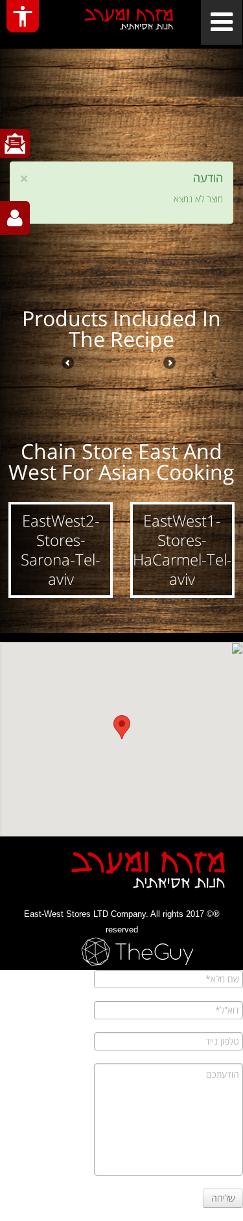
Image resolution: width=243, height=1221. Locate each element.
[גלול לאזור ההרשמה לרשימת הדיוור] (15, 143)
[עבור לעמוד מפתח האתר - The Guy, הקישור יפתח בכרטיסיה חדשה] (121, 952)
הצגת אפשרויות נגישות (22, 16)
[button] (182, 550)
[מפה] (121, 734)
